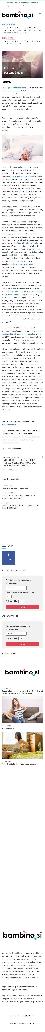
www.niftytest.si (9, 425)
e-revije (34, 6)
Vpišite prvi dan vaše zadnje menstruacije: (18, 627)
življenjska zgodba (10, 443)
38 (23, 32)
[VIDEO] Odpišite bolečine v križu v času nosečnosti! (19, 764)
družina (36, 431)
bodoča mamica (14, 431)
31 (5, 32)
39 (25, 32)
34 (13, 32)
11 (30, 27)
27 (32, 29)
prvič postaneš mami (17, 88)
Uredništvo (13, 1023)
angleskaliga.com (9, 996)
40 (27, 32)
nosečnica (7, 437)
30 (40, 29)
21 (18, 29)
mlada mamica (8, 434)
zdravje (14, 440)
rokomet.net (36, 996)
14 (37, 27)
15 (40, 27)
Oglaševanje (23, 1023)
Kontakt (31, 1023)
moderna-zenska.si (10, 1002)
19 (13, 29)
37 (20, 32)
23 (23, 29)
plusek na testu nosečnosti (22, 176)
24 (25, 29)
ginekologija (24, 6)
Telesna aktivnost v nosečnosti (15, 488)
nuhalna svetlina (32, 437)
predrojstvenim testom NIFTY (22, 264)
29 (37, 29)
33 (10, 32)
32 (8, 32)
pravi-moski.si (26, 1002)
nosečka (18, 167)
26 (30, 29)
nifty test (28, 434)
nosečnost (18, 437)
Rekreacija (8, 56)
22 (20, 29)
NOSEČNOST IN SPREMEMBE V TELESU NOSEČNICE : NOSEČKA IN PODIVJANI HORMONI (19, 463)
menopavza (35, 3)
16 (5, 29)
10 (27, 27)
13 (35, 27)
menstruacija (24, 3)
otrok (5, 440)
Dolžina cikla (11, 601)
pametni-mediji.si (10, 1005)
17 (8, 29)
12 (32, 27)
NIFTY (19, 434)
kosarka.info (24, 996)
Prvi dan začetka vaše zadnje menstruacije (18, 581)
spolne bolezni (12, 6)
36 (18, 32)
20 (15, 29)
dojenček (26, 431)
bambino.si (29, 999)
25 (27, 29)
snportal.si (7, 999)
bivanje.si (18, 999)
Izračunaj (22, 607)
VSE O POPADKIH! (8, 729)
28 (35, 29)
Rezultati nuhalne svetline (28, 243)
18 (10, 29)
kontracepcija (12, 3)
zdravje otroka (27, 440)
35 (15, 32)
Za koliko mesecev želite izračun (20, 592)
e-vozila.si (38, 1002)
